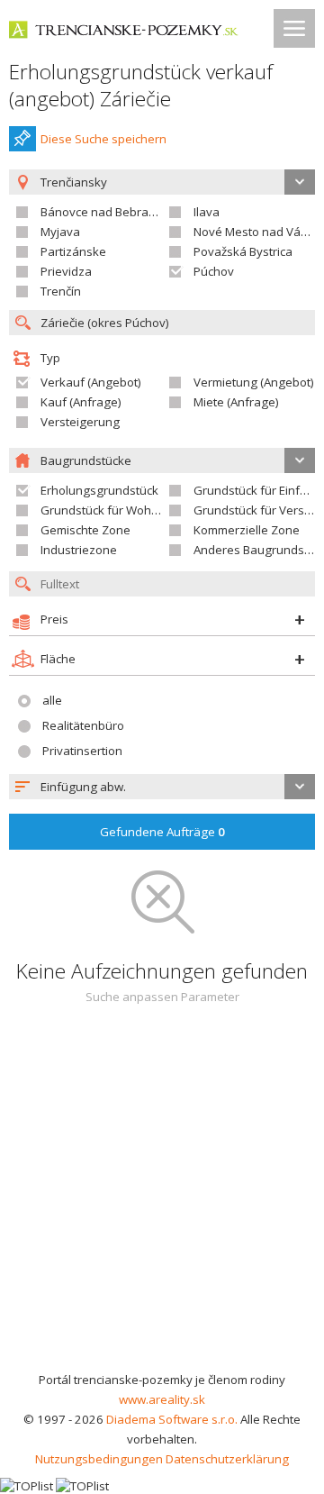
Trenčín (60, 291)
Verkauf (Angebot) (90, 382)
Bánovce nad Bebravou (104, 212)
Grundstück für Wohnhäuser (119, 510)
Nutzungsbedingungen (99, 1459)
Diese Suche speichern (103, 139)
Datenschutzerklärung (227, 1459)
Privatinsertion (82, 750)
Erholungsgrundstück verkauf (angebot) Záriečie (141, 85)
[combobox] (162, 786)
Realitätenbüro (83, 725)
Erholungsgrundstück (99, 490)
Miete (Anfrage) (236, 402)
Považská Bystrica (243, 251)
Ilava (207, 212)
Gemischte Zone (85, 530)
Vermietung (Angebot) (254, 382)
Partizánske (73, 251)
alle (52, 700)
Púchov (214, 271)
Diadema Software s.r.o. (172, 1419)
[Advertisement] (162, 1198)
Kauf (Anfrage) (81, 402)
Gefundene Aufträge (162, 832)
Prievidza (66, 271)
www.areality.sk (162, 1399)
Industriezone (78, 550)
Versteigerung (80, 422)
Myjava (60, 231)
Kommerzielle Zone (247, 530)
